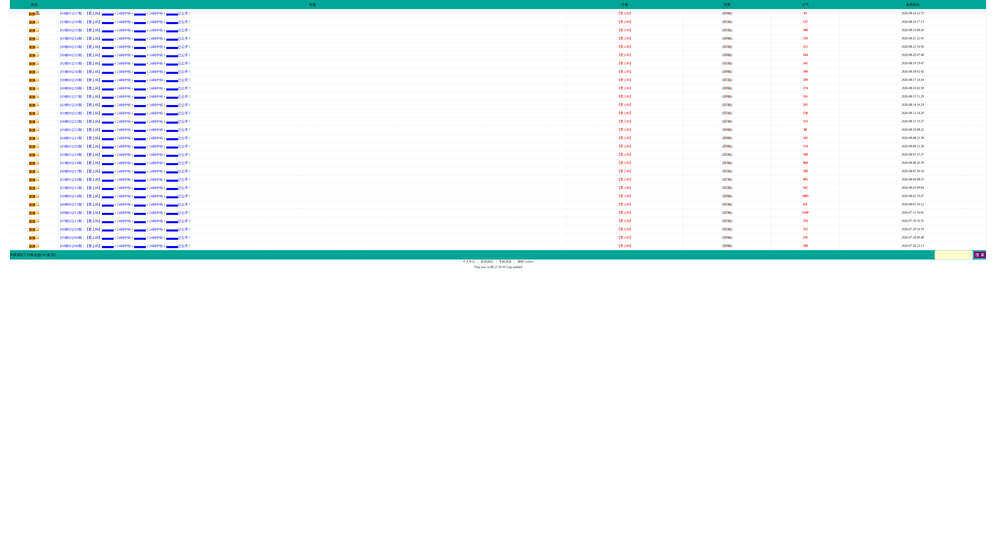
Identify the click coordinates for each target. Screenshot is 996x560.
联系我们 (487, 261)
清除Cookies (525, 261)
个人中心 (469, 261)
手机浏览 (505, 261)
